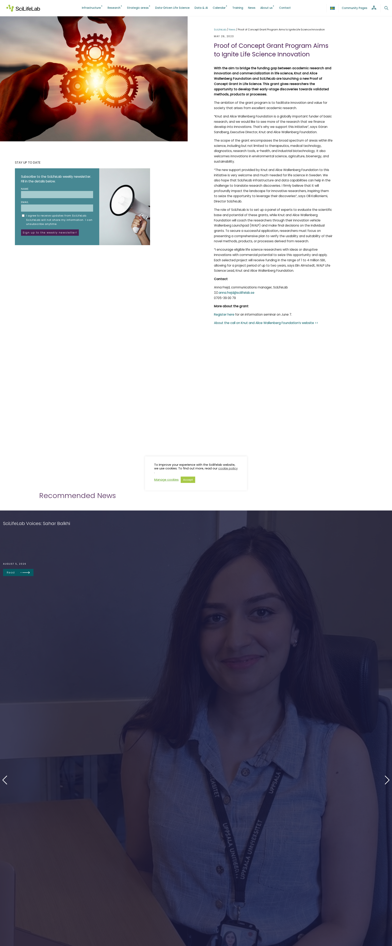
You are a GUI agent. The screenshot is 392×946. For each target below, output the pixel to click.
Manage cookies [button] (166, 480)
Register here (224, 314)
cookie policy (228, 468)
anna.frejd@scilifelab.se (236, 292)
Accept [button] (188, 480)
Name (25, 189)
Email (25, 202)
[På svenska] (332, 8)
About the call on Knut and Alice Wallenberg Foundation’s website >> (266, 323)
